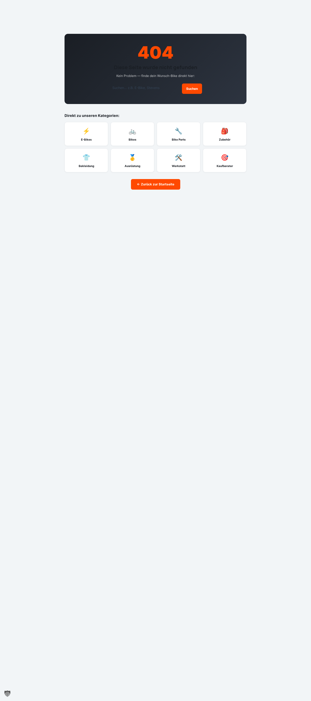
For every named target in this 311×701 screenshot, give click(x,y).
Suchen (192, 89)
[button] (7, 693)
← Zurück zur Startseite (155, 184)
